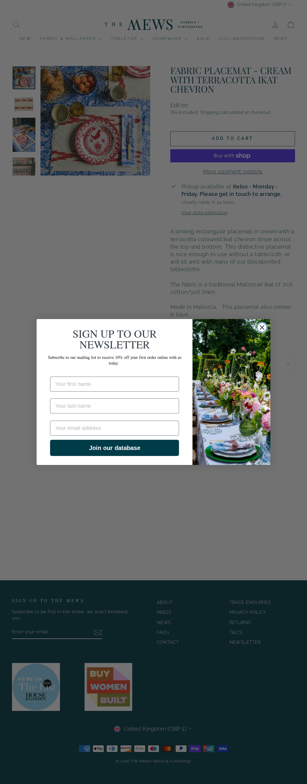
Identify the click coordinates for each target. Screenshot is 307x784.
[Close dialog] (262, 327)
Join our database (114, 448)
